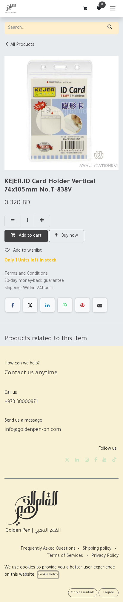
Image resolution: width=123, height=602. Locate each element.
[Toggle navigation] (113, 8)
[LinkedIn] (47, 305)
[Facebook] (12, 305)
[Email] (100, 305)
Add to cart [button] (29, 236)
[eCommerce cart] (84, 8)
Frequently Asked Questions (48, 549)
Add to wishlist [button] (27, 251)
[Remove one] (12, 221)
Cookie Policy (48, 575)
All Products (22, 45)
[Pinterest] (82, 305)
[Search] (110, 28)
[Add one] (42, 221)
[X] (30, 305)
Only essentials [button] (83, 593)
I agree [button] (108, 593)
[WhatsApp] (65, 305)
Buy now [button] (69, 236)
